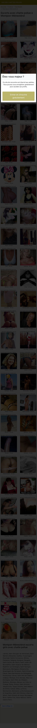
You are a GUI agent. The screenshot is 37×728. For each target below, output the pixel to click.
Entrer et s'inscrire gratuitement (18, 96)
